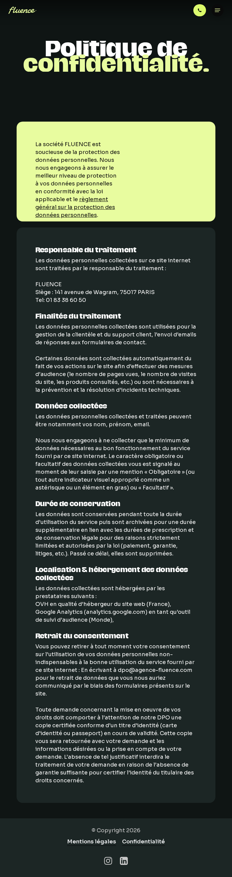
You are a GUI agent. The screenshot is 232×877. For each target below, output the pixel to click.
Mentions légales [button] (91, 841)
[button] (217, 10)
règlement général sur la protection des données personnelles (75, 207)
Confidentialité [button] (143, 841)
